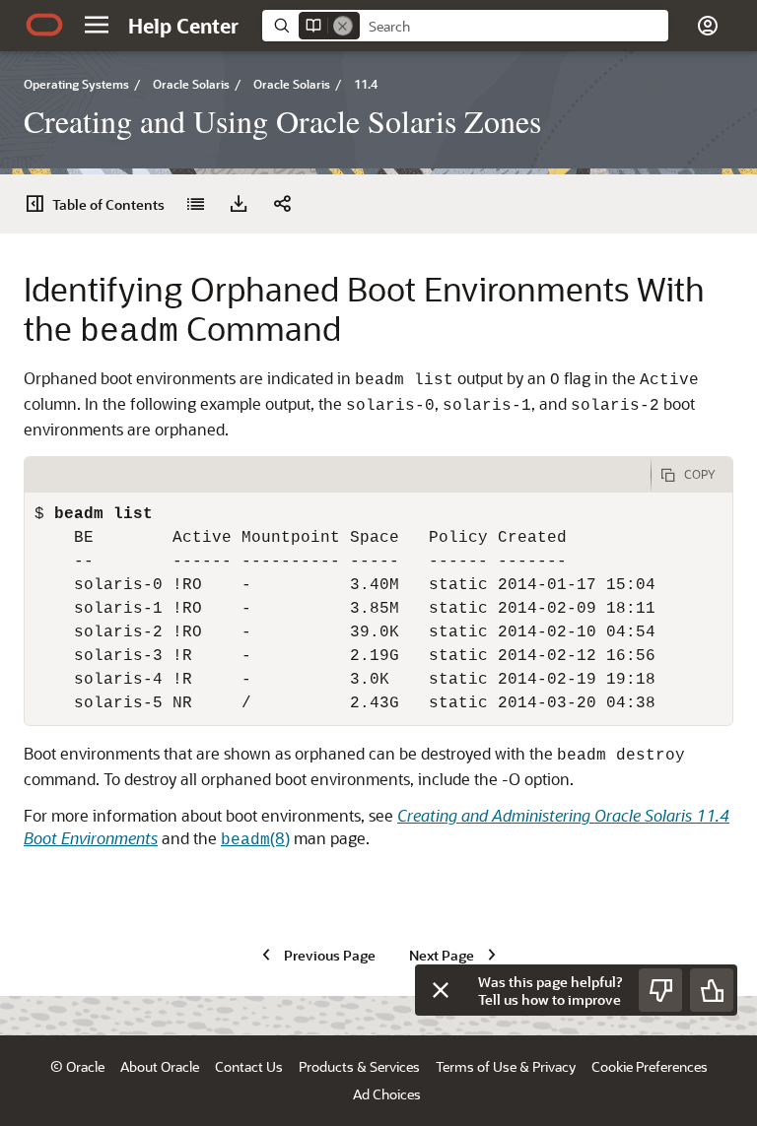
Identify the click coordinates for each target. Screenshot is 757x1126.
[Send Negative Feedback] (660, 990)
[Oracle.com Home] (44, 24)
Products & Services (359, 1066)
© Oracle (77, 1066)
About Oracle (159, 1066)
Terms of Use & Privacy (506, 1066)
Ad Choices (387, 1094)
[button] (96, 24)
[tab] (338, 475)
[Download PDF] (238, 204)
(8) (255, 838)
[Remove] (343, 25)
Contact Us (249, 1066)
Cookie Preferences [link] (649, 1066)
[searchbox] (514, 26)
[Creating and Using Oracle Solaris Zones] (195, 204)
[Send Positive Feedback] (711, 990)
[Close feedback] (440, 990)
